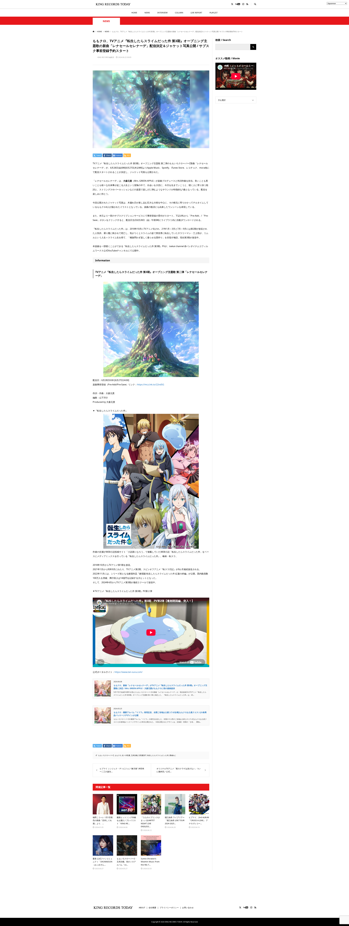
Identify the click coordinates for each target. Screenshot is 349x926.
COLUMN (179, 12)
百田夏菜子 (142, 755)
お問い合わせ (188, 907)
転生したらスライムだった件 (158, 755)
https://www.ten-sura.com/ (128, 672)
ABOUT (142, 907)
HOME (134, 12)
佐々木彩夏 (126, 755)
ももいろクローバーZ (106, 755)
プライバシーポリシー (169, 907)
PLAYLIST (214, 12)
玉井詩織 (134, 755)
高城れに (172, 755)
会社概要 (152, 907)
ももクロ (118, 755)
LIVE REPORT (196, 12)
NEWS (147, 12)
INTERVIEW (162, 12)
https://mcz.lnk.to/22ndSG (150, 384)
